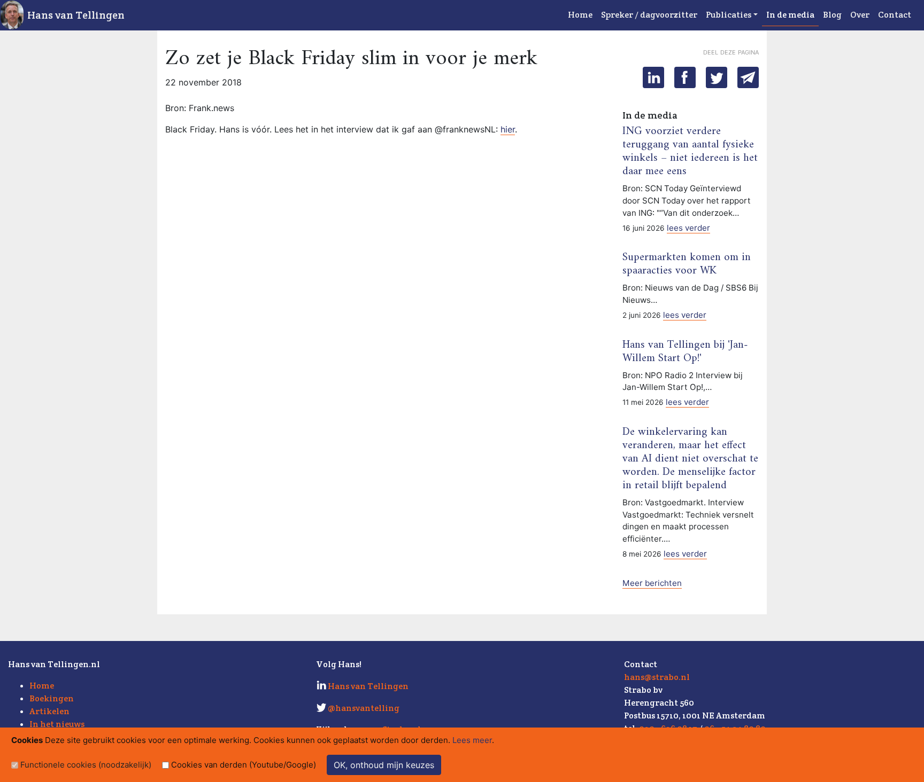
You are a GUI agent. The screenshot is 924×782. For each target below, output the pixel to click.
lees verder (688, 228)
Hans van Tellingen (76, 15)
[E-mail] (748, 77)
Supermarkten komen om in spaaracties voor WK (686, 264)
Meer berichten (652, 583)
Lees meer (472, 740)
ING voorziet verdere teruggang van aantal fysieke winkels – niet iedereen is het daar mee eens (690, 151)
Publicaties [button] (728, 14)
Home (580, 14)
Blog (832, 14)
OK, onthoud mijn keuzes (384, 765)
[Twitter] (716, 77)
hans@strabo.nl (657, 677)
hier (507, 129)
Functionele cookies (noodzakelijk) (85, 765)
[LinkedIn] (653, 77)
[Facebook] (685, 77)
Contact (894, 14)
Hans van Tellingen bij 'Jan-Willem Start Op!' (685, 351)
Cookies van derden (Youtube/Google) (243, 765)
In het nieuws (56, 724)
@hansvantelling (363, 708)
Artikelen (49, 711)
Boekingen (51, 698)
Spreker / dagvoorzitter (649, 14)
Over (859, 14)
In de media (790, 14)
